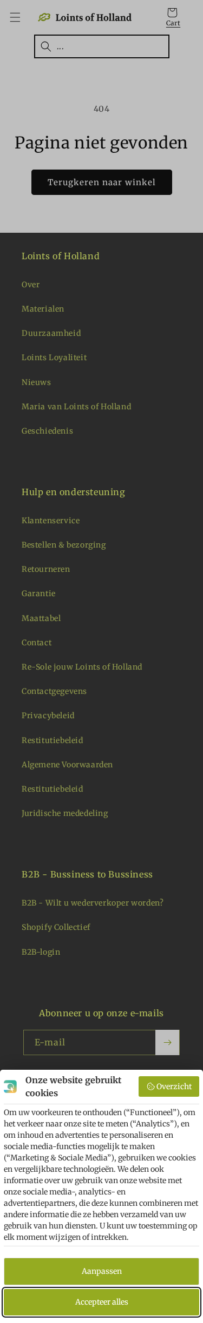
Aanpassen (102, 1271)
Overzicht (174, 1086)
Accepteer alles (101, 1302)
